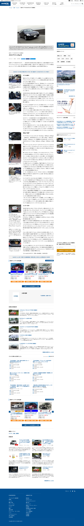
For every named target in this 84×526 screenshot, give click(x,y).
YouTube (71, 0)
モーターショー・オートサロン (14, 511)
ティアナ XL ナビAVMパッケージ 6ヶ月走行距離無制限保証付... (17, 413)
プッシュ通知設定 (29, 511)
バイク (10, 512)
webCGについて (29, 499)
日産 (14, 433)
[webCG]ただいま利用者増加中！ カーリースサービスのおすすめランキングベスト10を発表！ (66, 128)
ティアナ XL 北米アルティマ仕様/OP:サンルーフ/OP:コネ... (17, 274)
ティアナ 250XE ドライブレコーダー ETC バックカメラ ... (45, 274)
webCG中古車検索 (49, 260)
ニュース (10, 501)
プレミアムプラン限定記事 (13, 498)
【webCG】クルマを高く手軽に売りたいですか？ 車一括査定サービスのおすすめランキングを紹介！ (31, 71)
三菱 (71, 58)
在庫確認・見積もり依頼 (17, 281)
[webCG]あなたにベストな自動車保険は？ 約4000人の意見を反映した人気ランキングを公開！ (66, 122)
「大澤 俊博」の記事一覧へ (45, 295)
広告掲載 (27, 514)
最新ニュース (59, 55)
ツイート (23, 58)
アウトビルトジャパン (13, 514)
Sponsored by (45, 356)
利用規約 (27, 506)
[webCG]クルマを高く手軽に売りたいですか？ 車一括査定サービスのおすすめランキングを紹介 (66, 125)
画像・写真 (11, 502)
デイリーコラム (11, 504)
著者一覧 (27, 502)
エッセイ (10, 506)
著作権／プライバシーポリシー (31, 505)
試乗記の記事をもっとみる (48, 352)
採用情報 (27, 515)
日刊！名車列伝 (11, 515)
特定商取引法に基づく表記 (31, 508)
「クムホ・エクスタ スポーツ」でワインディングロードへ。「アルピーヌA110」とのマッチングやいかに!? (66, 84)
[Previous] (10, 273)
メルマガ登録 (28, 509)
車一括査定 (68, 61)
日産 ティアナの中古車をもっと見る (31, 286)
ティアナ (10, 433)
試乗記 (17, 433)
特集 (9, 508)
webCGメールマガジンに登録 (66, 250)
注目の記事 (11, 509)
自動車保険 (63, 61)
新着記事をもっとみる (49, 480)
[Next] (53, 273)
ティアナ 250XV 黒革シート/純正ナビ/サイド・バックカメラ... (31, 274)
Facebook (77, 0)
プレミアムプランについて (30, 501)
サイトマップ (28, 504)
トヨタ (58, 58)
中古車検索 (11, 517)
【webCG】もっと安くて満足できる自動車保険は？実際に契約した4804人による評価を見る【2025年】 (31, 257)
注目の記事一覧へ (72, 96)
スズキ (63, 58)
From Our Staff (11, 505)
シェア (28, 58)
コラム (69, 55)
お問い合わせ (28, 512)
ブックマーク (33, 58)
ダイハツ (67, 58)
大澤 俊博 (18, 58)
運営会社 (27, 498)
